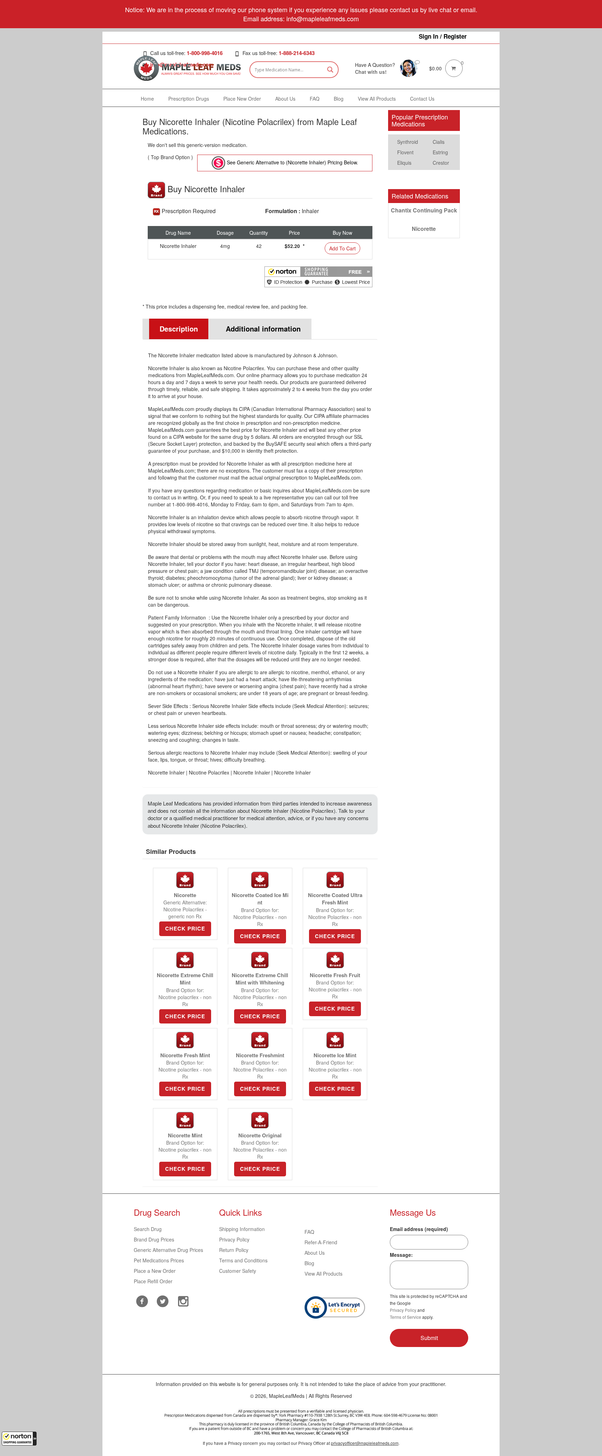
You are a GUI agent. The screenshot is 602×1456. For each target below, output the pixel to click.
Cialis (439, 141)
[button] (19, 1439)
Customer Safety (237, 1270)
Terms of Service (405, 1317)
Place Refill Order (153, 1281)
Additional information (263, 329)
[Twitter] (162, 1300)
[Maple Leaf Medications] (408, 67)
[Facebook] (142, 1301)
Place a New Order (155, 1270)
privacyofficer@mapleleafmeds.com (365, 1443)
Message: (401, 1254)
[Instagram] (183, 1300)
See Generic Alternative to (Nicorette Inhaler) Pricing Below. (291, 162)
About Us (314, 1252)
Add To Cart (342, 248)
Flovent (405, 152)
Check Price (185, 928)
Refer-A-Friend (320, 1242)
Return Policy (233, 1249)
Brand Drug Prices (154, 1239)
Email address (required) (419, 1228)
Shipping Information (242, 1228)
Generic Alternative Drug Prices (168, 1249)
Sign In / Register (443, 36)
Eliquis (404, 162)
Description (179, 329)
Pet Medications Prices (159, 1260)
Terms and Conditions (243, 1260)
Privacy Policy (234, 1239)
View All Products (323, 1273)
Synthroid (407, 141)
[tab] (175, 329)
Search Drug (148, 1228)
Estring (440, 152)
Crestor (441, 162)
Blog (309, 1263)
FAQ (309, 1231)
